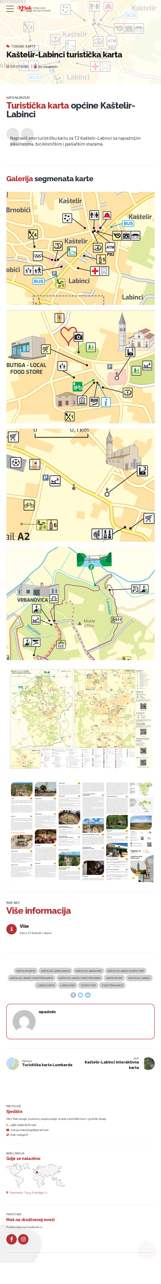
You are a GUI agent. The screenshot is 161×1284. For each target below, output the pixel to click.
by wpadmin (48, 66)
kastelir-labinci (139, 977)
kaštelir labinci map (89, 970)
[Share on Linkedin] (88, 995)
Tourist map (88, 985)
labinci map (67, 985)
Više (24, 926)
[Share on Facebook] (73, 995)
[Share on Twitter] (80, 995)
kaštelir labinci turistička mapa (79, 977)
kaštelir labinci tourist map (126, 970)
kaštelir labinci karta (55, 970)
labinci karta (46, 985)
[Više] (11, 929)
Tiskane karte (23, 46)
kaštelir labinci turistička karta (31, 977)
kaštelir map (114, 977)
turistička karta (112, 985)
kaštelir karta (25, 970)
